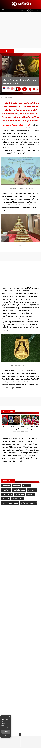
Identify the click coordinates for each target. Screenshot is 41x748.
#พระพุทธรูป (19, 494)
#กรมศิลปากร (7, 494)
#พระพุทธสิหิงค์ (17, 499)
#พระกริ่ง (30, 494)
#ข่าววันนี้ (16, 486)
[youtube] (29, 10)
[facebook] (22, 10)
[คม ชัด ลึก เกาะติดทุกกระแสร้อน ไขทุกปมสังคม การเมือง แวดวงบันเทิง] (20, 4)
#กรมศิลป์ (5, 499)
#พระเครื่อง (32, 490)
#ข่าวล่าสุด (6, 486)
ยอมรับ (6, 732)
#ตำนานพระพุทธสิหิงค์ (28, 503)
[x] (26, 10)
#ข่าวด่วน (26, 486)
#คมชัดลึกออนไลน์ (19, 490)
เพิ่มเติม (6, 728)
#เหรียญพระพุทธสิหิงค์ (10, 503)
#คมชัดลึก (6, 490)
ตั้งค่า (5, 735)
